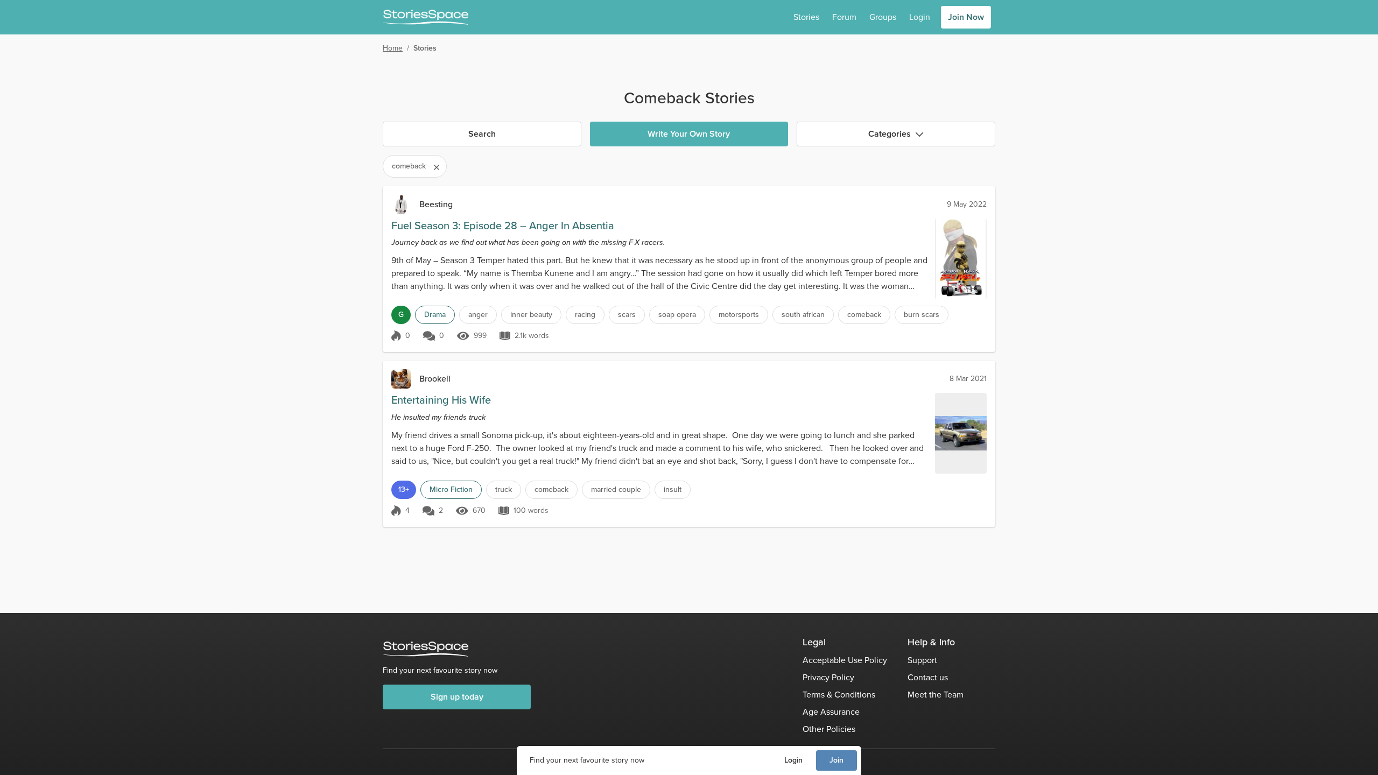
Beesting (436, 204)
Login (793, 760)
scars (627, 314)
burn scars (921, 314)
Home (393, 48)
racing (585, 314)
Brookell (435, 378)
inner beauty (531, 314)
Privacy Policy (828, 677)
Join (836, 760)
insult (672, 489)
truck (503, 489)
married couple (616, 489)
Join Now (966, 17)
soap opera (677, 314)
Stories (806, 17)
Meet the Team (936, 694)
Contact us (928, 677)
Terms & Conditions (839, 694)
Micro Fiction (451, 489)
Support (922, 660)
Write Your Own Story (689, 134)
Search (482, 134)
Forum (844, 17)
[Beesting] (401, 204)
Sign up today (457, 697)
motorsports (739, 314)
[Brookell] (401, 379)
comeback (864, 314)
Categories (889, 134)
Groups (882, 17)
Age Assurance (831, 712)
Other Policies (829, 729)
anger (478, 314)
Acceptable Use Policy (845, 660)
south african (803, 314)
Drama (435, 314)
